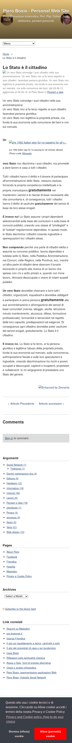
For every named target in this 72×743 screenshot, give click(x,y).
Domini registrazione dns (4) (22, 473)
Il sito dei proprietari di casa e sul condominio (31, 648)
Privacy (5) (12, 512)
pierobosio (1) (14, 507)
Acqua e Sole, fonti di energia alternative (29, 663)
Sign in (9, 438)
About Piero (13, 552)
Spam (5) (11, 522)
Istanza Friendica (16, 638)
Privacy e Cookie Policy (19, 576)
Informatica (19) (15, 488)
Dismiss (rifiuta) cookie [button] (19, 734)
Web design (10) (15, 532)
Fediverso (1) (18, 468)
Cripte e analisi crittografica (21, 667)
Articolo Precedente (22, 403)
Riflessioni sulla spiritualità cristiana (26, 658)
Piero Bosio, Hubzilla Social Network (26, 677)
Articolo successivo (50, 403)
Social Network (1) (16, 465)
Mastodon (12, 571)
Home (6, 54)
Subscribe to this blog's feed (20, 609)
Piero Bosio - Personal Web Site (36, 11)
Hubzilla (11, 566)
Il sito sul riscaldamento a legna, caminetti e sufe (33, 643)
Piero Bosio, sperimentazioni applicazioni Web (31, 672)
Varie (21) (12, 527)
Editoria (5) (12, 478)
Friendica (12, 561)
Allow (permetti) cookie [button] (50, 734)
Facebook (12, 557)
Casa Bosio (13, 653)
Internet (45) (13, 493)
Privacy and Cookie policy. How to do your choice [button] (35, 719)
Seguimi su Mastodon (18, 628)
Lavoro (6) (12, 498)
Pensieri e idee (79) (17, 503)
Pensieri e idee (55, 92)
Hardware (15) (14, 483)
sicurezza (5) (13, 517)
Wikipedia (26, 153)
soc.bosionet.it (14, 633)
